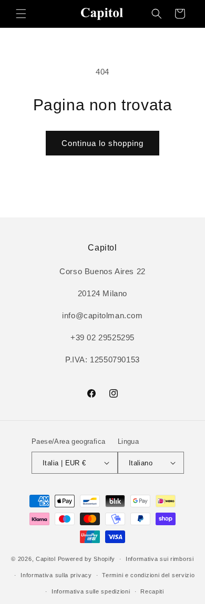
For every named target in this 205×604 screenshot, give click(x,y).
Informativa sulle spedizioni (91, 591)
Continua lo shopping (103, 143)
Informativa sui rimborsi (160, 559)
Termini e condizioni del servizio (148, 575)
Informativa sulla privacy (56, 575)
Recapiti (152, 591)
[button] (21, 13)
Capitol (46, 559)
